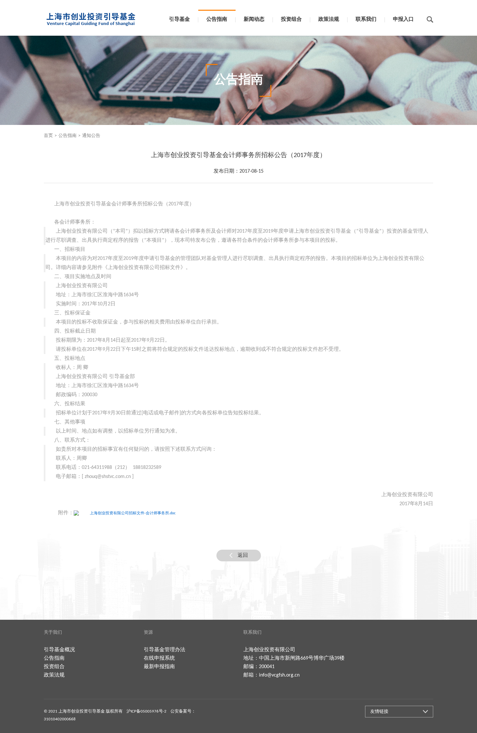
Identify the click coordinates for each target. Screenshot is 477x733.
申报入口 (403, 19)
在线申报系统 (159, 658)
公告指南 (216, 19)
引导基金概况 (59, 650)
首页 (48, 135)
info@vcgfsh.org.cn (279, 675)
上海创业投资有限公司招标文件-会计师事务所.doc (133, 513)
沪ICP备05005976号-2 (146, 711)
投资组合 (291, 19)
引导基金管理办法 (164, 650)
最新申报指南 (159, 666)
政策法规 (328, 19)
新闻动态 (254, 19)
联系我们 (366, 19)
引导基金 (179, 19)
